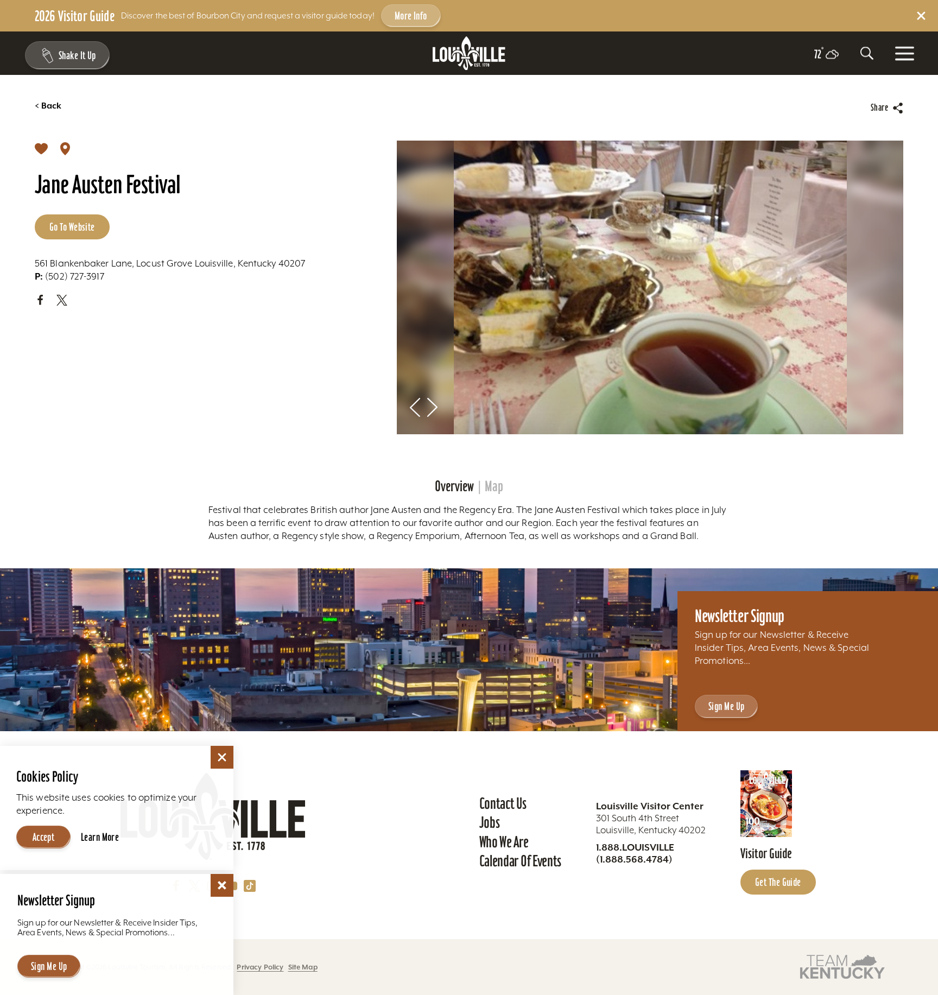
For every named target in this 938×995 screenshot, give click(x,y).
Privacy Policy (260, 967)
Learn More (100, 837)
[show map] (65, 148)
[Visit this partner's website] (842, 966)
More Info (411, 16)
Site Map (303, 967)
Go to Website (72, 227)
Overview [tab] (454, 486)
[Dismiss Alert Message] (921, 15)
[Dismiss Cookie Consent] (222, 757)
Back (48, 106)
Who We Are (504, 842)
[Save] (41, 148)
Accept (44, 837)
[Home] (469, 53)
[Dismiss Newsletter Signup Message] (222, 885)
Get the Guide (778, 882)
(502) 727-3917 (69, 276)
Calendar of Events (520, 861)
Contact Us (503, 803)
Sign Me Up (726, 706)
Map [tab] (494, 486)
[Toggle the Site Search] (866, 53)
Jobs (489, 822)
